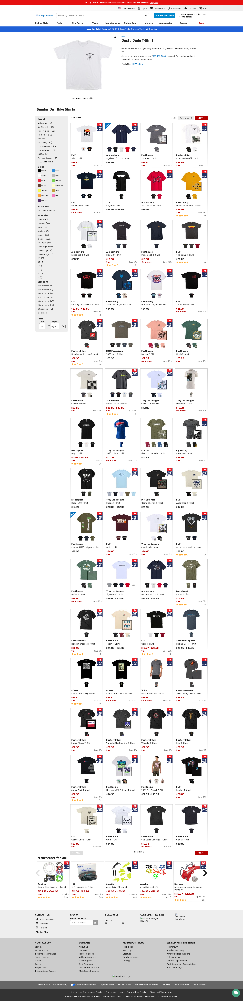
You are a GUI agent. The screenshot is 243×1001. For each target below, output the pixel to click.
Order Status (41, 950)
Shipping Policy (107, 984)
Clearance (42, 313)
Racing (126, 960)
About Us (83, 946)
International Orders (45, 971)
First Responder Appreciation (181, 964)
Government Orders (89, 967)
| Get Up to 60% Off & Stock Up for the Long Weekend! (121, 29)
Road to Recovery (175, 950)
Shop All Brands (181, 984)
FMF (123, 36)
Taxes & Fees (124, 984)
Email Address (78, 918)
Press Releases (86, 953)
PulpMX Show (173, 957)
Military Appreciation (177, 960)
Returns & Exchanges (45, 953)
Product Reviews (131, 957)
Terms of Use (43, 984)
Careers (83, 950)
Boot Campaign (174, 967)
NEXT (200, 118)
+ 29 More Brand (45, 162)
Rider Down (172, 946)
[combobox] (186, 118)
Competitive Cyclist (137, 992)
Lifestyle (127, 953)
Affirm (38, 960)
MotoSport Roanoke (89, 971)
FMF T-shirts (138, 64)
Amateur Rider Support (178, 953)
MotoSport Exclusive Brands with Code (121, 2)
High (52, 323)
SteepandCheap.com (160, 992)
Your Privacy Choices (85, 985)
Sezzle (38, 964)
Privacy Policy (60, 984)
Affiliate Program (87, 957)
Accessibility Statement (146, 984)
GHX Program (86, 964)
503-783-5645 (159, 56)
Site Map (166, 984)
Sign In (38, 946)
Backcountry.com (114, 992)
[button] (190, 8)
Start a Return (42, 957)
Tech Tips (128, 950)
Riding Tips (128, 946)
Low (41, 323)
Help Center (41, 967)
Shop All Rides (200, 984)
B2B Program (85, 960)
